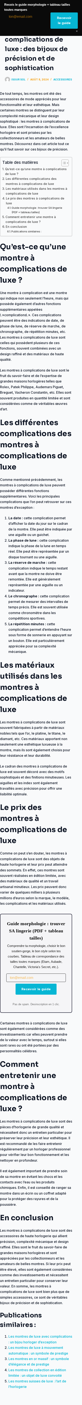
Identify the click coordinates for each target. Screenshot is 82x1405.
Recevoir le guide (36, 989)
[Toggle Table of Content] (63, 163)
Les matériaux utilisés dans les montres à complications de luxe (36, 191)
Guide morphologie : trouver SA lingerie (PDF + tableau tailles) (37, 210)
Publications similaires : (26, 231)
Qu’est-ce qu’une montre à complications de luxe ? (36, 171)
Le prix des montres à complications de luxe (35, 201)
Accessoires (62, 79)
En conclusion (16, 226)
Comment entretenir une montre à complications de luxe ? (30, 219)
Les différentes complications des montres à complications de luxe (31, 181)
